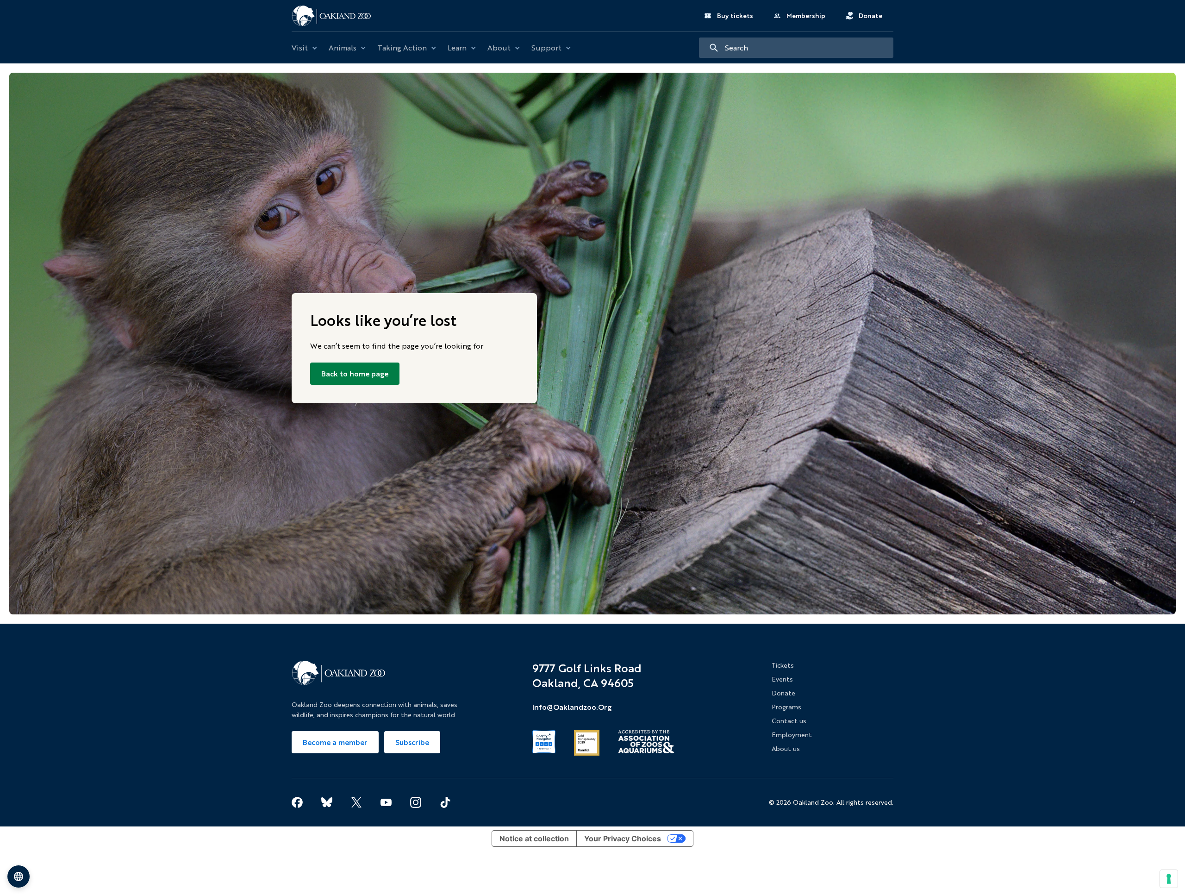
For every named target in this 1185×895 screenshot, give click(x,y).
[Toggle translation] (18, 876)
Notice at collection (534, 838)
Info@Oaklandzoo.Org (571, 707)
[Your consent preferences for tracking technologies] (1169, 879)
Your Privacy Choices (622, 838)
